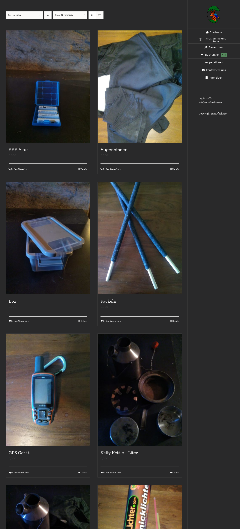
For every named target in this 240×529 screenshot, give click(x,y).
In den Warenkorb (20, 169)
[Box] (48, 238)
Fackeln (108, 301)
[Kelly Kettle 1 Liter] (140, 390)
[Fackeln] (140, 238)
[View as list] (99, 15)
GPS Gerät (19, 452)
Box (12, 301)
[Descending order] (48, 15)
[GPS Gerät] (48, 390)
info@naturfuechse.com (210, 102)
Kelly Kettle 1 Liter (119, 452)
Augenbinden (114, 149)
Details (83, 169)
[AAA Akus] (48, 86)
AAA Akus (18, 149)
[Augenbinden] (140, 86)
